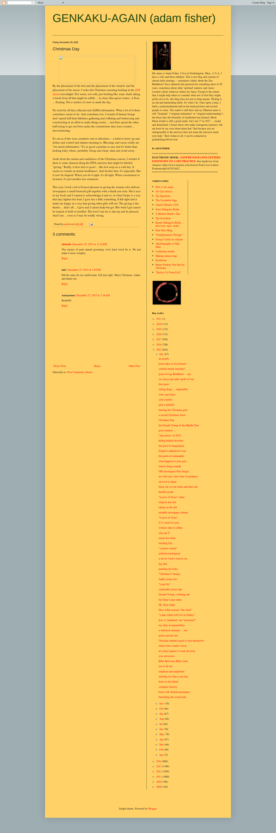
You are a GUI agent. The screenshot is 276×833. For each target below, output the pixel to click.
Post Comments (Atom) (79, 372)
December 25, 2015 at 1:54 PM (84, 269)
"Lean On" (164, 584)
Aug (162, 718)
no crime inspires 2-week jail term (177, 651)
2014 (159, 761)
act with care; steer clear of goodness (178, 476)
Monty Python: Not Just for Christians (170, 266)
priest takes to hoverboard (172, 363)
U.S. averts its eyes (169, 522)
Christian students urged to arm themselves (181, 640)
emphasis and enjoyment (171, 671)
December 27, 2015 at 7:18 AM (93, 295)
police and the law (168, 635)
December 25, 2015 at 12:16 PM (89, 244)
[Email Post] (90, 224)
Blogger (152, 808)
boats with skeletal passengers (174, 692)
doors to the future (168, 681)
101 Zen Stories (163, 191)
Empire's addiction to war (172, 451)
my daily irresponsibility (172, 625)
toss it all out (165, 666)
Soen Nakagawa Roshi (167, 209)
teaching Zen (165, 543)
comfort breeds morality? (172, 368)
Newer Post (60, 366)
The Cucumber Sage (166, 200)
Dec (161, 354)
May (162, 734)
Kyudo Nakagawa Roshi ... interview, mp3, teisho (169, 224)
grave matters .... (168, 430)
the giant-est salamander (171, 456)
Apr (161, 739)
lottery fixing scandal (170, 466)
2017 (159, 339)
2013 (159, 766)
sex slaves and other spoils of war (176, 379)
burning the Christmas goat (173, 410)
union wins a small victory (173, 645)
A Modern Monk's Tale (167, 213)
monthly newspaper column (173, 512)
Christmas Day (166, 420)
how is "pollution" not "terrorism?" (177, 620)
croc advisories (166, 656)
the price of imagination (171, 445)
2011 (159, 776)
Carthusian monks (164, 251)
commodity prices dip (170, 589)
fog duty (163, 563)
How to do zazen (164, 187)
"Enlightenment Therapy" (169, 235)
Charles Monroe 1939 (166, 204)
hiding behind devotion (171, 440)
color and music (167, 394)
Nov (162, 703)
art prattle (164, 358)
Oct (161, 708)
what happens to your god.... (174, 461)
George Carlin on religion (169, 239)
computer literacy (168, 687)
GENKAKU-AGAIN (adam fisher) (134, 18)
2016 (159, 344)
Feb (161, 749)
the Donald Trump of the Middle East (179, 425)
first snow (164, 384)
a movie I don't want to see (173, 558)
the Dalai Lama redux (170, 599)
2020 (159, 324)
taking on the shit (168, 507)
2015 (159, 349)
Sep (161, 713)
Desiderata (161, 260)
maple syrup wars (168, 579)
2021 (159, 319)
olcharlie (66, 244)
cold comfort (165, 399)
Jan (161, 755)
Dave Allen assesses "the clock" (175, 610)
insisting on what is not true (173, 676)
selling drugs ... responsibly (173, 389)
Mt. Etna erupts (167, 604)
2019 (159, 329)
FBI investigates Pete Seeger (174, 471)
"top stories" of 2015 (170, 435)
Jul (161, 724)
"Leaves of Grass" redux (172, 497)
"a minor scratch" (168, 548)
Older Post (134, 366)
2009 (159, 786)
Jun (161, 729)
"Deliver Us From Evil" (168, 272)
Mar (161, 744)
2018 (159, 334)
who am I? (164, 533)
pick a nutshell (166, 404)
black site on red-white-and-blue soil (178, 486)
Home (97, 366)
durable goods (166, 492)
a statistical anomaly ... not (173, 630)
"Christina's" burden (169, 574)
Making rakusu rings (166, 256)
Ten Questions (162, 196)
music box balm (167, 538)
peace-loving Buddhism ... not (175, 374)
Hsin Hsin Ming (163, 230)
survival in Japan (167, 481)
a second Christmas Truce (172, 415)
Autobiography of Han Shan (167, 245)
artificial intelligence (169, 553)
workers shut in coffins (171, 527)
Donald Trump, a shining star (174, 594)
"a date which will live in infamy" (177, 615)
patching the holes (168, 569)
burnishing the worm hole (172, 697)
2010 (159, 781)
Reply (65, 258)
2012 (159, 771)
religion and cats (167, 502)
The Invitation (163, 218)
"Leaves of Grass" (168, 517)
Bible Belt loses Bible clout (173, 661)
